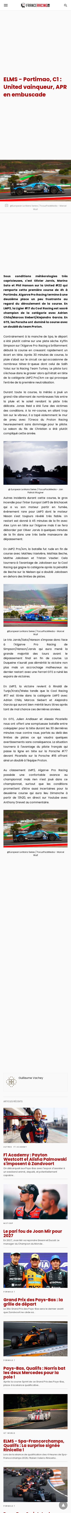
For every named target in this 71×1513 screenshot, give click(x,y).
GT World (9, 1433)
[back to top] (63, 1505)
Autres (7, 1147)
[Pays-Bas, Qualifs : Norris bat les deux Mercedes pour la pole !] (35, 1338)
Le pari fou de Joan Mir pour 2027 (32, 1233)
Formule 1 (9, 1291)
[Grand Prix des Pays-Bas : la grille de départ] (35, 1270)
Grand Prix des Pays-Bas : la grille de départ (33, 1302)
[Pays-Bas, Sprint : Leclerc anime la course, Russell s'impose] (35, 1484)
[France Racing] (35, 5)
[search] (66, 5)
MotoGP (8, 1223)
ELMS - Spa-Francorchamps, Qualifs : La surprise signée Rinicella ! (33, 1445)
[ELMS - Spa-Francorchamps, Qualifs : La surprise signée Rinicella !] (35, 1411)
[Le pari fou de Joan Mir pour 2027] (35, 1201)
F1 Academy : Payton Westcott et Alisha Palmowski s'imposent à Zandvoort (35, 1159)
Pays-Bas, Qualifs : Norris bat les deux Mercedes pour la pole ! (34, 1372)
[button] (35, 463)
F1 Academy (20, 1147)
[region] (35, 40)
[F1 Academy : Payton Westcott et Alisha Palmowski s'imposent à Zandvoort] (35, 1125)
